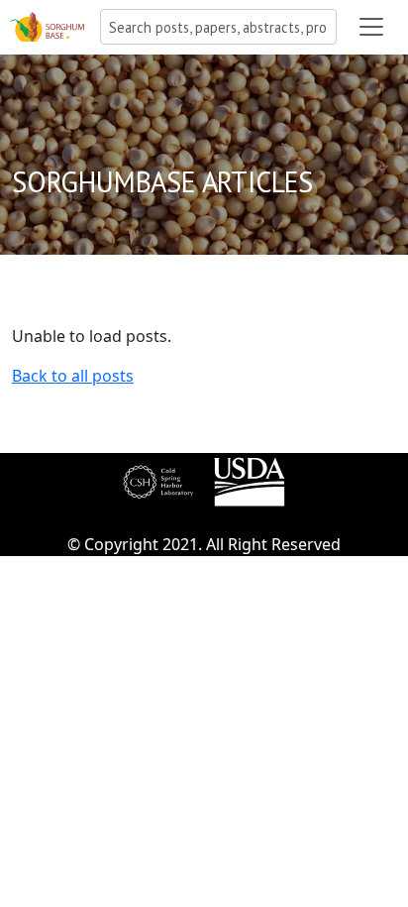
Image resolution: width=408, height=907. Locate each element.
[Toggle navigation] (371, 27)
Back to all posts (73, 376)
